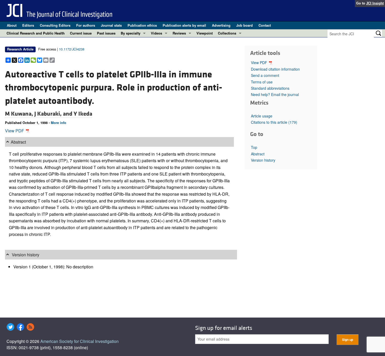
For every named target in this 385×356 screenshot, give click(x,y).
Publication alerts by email (184, 25)
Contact (264, 25)
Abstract (258, 153)
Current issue (81, 33)
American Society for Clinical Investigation (79, 341)
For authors (85, 25)
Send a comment (265, 75)
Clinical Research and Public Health (36, 33)
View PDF (15, 131)
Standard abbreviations (270, 88)
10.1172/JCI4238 (71, 49)
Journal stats (111, 25)
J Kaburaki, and (54, 113)
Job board (244, 25)
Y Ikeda (83, 113)
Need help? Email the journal (275, 94)
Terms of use (262, 81)
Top (254, 147)
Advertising (221, 25)
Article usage (261, 115)
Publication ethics (142, 25)
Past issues (106, 33)
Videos (156, 33)
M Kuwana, (19, 113)
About (11, 25)
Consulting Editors (55, 25)
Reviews (179, 33)
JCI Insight (375, 3)
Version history (263, 160)
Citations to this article (274, 122)
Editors (28, 25)
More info (58, 122)
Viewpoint (204, 33)
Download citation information (275, 69)
